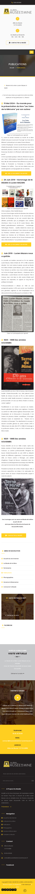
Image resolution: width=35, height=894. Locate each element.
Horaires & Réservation (10, 582)
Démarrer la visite (13, 615)
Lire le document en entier (17, 173)
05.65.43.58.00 (17, 2)
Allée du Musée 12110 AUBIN (17, 748)
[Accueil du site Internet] (18, 11)
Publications (7, 573)
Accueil (12, 68)
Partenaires (7, 568)
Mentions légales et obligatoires (12, 884)
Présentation (5, 807)
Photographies (8, 577)
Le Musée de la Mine (10, 563)
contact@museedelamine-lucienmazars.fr (17, 741)
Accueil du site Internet (11, 558)
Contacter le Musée (18, 43)
